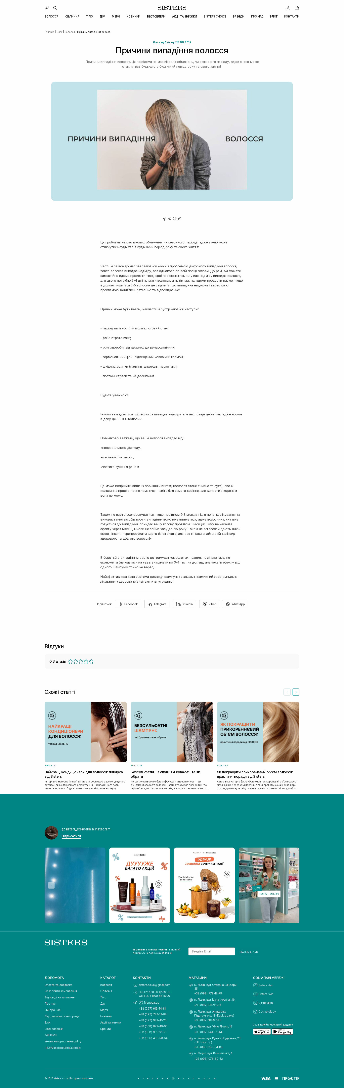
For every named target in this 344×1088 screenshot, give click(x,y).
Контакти (51, 1035)
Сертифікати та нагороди (62, 1016)
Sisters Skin (266, 994)
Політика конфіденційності (63, 1047)
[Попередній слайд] (287, 692)
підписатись (249, 951)
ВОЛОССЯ (52, 16)
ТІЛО (89, 16)
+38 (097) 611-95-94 (207, 1005)
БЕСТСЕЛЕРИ (156, 16)
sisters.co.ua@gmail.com (154, 984)
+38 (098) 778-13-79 (208, 993)
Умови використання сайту (63, 1041)
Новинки (106, 1016)
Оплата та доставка (58, 984)
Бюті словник (54, 1028)
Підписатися (71, 836)
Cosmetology (267, 1011)
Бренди (105, 1028)
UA (47, 8)
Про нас (50, 1003)
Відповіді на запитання (60, 997)
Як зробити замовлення (61, 991)
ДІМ (102, 16)
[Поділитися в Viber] (175, 219)
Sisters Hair (266, 985)
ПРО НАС (257, 16)
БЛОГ (274, 16)
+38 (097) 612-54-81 (152, 1008)
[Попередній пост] (51, 885)
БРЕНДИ (238, 16)
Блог (48, 1022)
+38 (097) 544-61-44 (208, 1032)
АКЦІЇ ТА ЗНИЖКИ (184, 16)
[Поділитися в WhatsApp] (180, 219)
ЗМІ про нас (52, 1010)
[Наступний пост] (292, 885)
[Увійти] (287, 7)
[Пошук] (55, 7)
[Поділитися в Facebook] (164, 219)
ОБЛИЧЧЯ (72, 16)
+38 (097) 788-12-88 (153, 1014)
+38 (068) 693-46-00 (153, 1026)
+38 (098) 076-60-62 (208, 1058)
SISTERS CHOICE (215, 16)
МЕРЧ (116, 16)
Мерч (104, 1010)
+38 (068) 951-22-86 (152, 1032)
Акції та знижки (110, 1022)
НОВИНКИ (133, 16)
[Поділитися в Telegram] (169, 219)
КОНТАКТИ (291, 16)
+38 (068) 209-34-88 (208, 1047)
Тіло (103, 997)
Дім (102, 1003)
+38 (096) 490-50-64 (153, 1038)
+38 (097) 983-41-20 (152, 1020)
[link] (296, 7)
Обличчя (106, 991)
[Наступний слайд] (295, 692)
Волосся (106, 984)
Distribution (266, 1002)
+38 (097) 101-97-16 (207, 1020)
